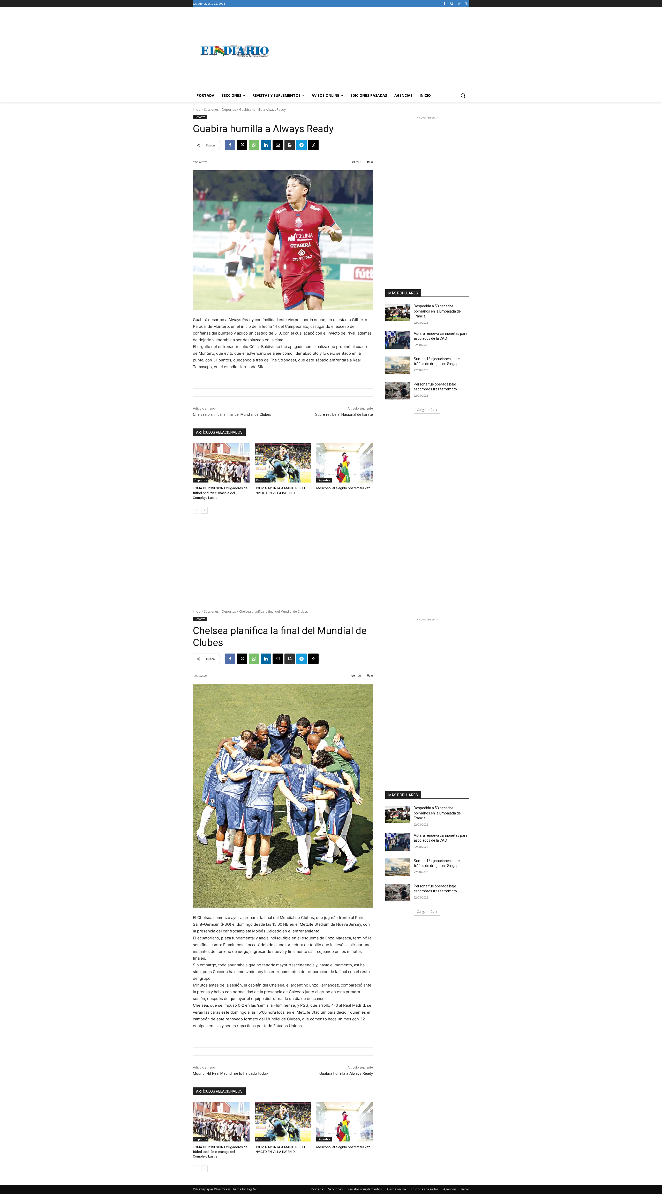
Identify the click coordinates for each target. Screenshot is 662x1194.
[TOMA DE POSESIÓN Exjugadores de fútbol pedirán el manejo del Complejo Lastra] (221, 463)
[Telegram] (301, 145)
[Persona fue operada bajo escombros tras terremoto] (397, 390)
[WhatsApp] (254, 145)
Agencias (449, 1189)
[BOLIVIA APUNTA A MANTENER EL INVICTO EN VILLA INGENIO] (283, 463)
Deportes (229, 109)
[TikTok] (459, 4)
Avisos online (396, 1189)
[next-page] (204, 510)
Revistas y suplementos (365, 1189)
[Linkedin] (266, 145)
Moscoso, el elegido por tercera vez (343, 488)
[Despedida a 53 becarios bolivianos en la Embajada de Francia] (397, 312)
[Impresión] (289, 145)
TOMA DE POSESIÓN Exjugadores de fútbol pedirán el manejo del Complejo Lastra (220, 492)
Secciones (211, 109)
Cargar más (425, 409)
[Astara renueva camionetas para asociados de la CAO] (397, 340)
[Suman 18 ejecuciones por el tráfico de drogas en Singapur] (397, 365)
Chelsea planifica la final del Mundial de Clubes (232, 414)
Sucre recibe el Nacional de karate (344, 414)
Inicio (197, 109)
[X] (466, 4)
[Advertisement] (372, 50)
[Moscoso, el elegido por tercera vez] (344, 463)
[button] (463, 95)
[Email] (278, 145)
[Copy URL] (313, 145)
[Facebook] (445, 4)
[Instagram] (452, 4)
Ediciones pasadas (424, 1189)
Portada (317, 1189)
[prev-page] (196, 510)
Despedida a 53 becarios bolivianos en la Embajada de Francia (437, 311)
